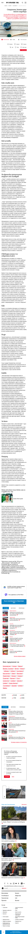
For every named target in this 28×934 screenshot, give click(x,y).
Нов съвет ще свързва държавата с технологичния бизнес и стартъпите (17, 726)
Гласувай (7, 776)
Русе (18, 678)
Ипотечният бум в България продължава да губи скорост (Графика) (17, 633)
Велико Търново (8, 668)
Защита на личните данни (19, 908)
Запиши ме (24, 888)
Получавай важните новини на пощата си (14, 886)
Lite (16, 898)
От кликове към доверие (8, 841)
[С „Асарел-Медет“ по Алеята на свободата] (14, 813)
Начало (5, 5)
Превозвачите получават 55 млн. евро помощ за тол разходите (17, 627)
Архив (13, 776)
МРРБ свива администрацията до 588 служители (17, 619)
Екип (16, 910)
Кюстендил (6, 673)
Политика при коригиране (18, 914)
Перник (13, 676)
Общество (18, 895)
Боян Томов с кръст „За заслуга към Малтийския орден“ (11, 859)
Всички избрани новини (19, 656)
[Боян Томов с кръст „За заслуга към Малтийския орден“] (14, 850)
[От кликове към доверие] (14, 833)
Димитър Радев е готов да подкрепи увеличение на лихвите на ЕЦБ (16, 640)
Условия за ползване (19, 919)
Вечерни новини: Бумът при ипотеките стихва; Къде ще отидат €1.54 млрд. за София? (16, 713)
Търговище (6, 685)
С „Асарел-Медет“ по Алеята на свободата (13, 822)
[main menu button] (25, 2)
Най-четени (13, 608)
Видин (17, 668)
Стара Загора (13, 683)
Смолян (19, 680)
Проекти (3, 900)
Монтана (19, 673)
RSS (24, 883)
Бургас (14, 666)
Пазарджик (6, 676)
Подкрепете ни (18, 921)
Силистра (6, 680)
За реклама (5, 907)
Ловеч (13, 673)
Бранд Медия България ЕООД (19, 917)
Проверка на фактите (7, 910)
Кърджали (20, 671)
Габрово (6, 671)
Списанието (15, 5)
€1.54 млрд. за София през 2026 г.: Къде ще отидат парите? (17, 645)
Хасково (14, 685)
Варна (20, 666)
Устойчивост (5, 895)
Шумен (20, 685)
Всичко (10, 5)
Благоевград (7, 666)
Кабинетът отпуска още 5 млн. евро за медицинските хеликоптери (16, 614)
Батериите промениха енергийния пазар (12, 877)
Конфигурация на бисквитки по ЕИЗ (6, 924)
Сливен (12, 680)
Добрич (12, 671)
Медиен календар (6, 925)
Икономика (4, 893)
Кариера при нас (6, 919)
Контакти (4, 913)
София (5, 683)
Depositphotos (19, 932)
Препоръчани (21, 608)
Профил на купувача (7, 921)
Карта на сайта (18, 912)
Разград (12, 678)
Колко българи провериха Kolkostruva (16, 652)
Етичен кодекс (6, 916)
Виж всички (24, 804)
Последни (6, 608)
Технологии (4, 898)
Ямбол (5, 688)
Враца (22, 668)
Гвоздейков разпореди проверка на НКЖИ (14, 796)
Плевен (19, 676)
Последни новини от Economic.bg (19, 742)
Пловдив (5, 678)
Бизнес (17, 893)
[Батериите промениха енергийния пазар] (14, 869)
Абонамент (5, 912)
